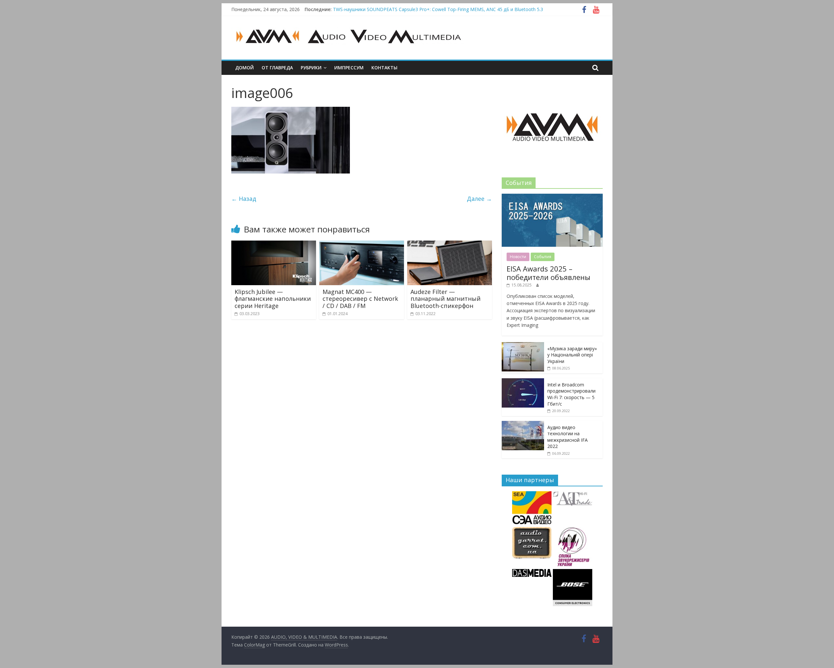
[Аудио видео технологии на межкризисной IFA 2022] (523, 424)
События (542, 256)
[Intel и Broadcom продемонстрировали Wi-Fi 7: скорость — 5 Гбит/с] (523, 382)
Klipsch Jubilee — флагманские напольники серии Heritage (273, 299)
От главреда (277, 67)
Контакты (384, 67)
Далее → (479, 198)
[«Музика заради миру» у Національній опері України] (523, 345)
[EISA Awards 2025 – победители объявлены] (552, 197)
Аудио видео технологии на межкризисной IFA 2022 (567, 437)
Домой (244, 67)
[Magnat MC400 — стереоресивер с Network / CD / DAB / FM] (361, 244)
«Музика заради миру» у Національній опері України (572, 354)
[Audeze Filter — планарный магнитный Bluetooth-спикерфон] (449, 244)
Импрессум (349, 67)
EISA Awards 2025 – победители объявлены (548, 273)
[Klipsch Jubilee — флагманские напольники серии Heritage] (273, 244)
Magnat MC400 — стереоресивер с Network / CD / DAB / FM (360, 299)
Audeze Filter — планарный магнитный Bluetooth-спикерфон (445, 299)
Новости (518, 256)
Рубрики (311, 67)
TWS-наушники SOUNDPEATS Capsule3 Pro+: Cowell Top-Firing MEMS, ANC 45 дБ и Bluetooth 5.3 (438, 11)
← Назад (243, 198)
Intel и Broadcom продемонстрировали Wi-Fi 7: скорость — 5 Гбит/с (571, 394)
